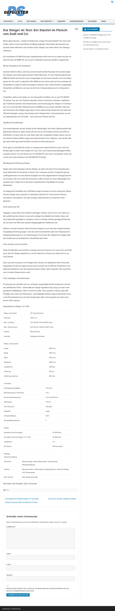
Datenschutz (16, 609)
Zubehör (61, 21)
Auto (20, 21)
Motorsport (46, 21)
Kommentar (11, 527)
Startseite (8, 21)
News (103, 21)
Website (9, 575)
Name (8, 554)
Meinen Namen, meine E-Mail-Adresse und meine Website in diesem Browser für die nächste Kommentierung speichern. (37, 590)
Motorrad (31, 21)
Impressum (6, 609)
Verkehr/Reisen (76, 21)
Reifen (47, 138)
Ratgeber (92, 21)
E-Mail (9, 564)
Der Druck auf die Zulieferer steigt (61, 499)
